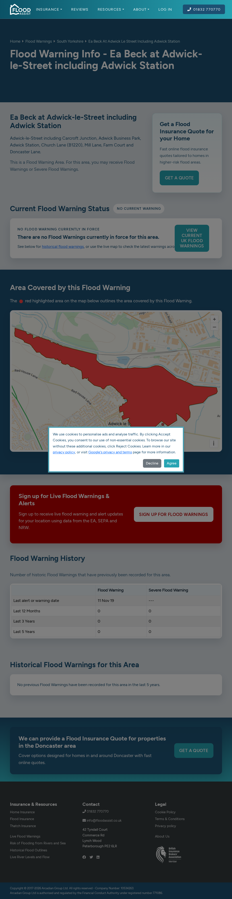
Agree (171, 463)
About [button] (140, 9)
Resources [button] (109, 9)
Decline (152, 463)
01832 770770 (207, 9)
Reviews (80, 9)
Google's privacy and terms (110, 452)
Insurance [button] (47, 9)
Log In (165, 9)
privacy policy (64, 452)
